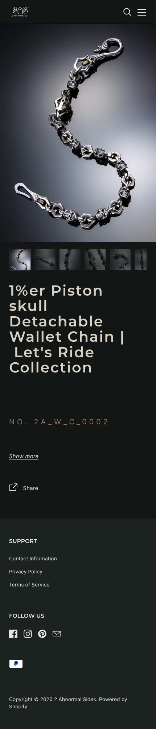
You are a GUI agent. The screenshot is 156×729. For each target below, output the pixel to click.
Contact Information (33, 559)
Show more (23, 456)
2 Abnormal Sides (75, 700)
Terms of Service (29, 585)
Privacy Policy (25, 572)
